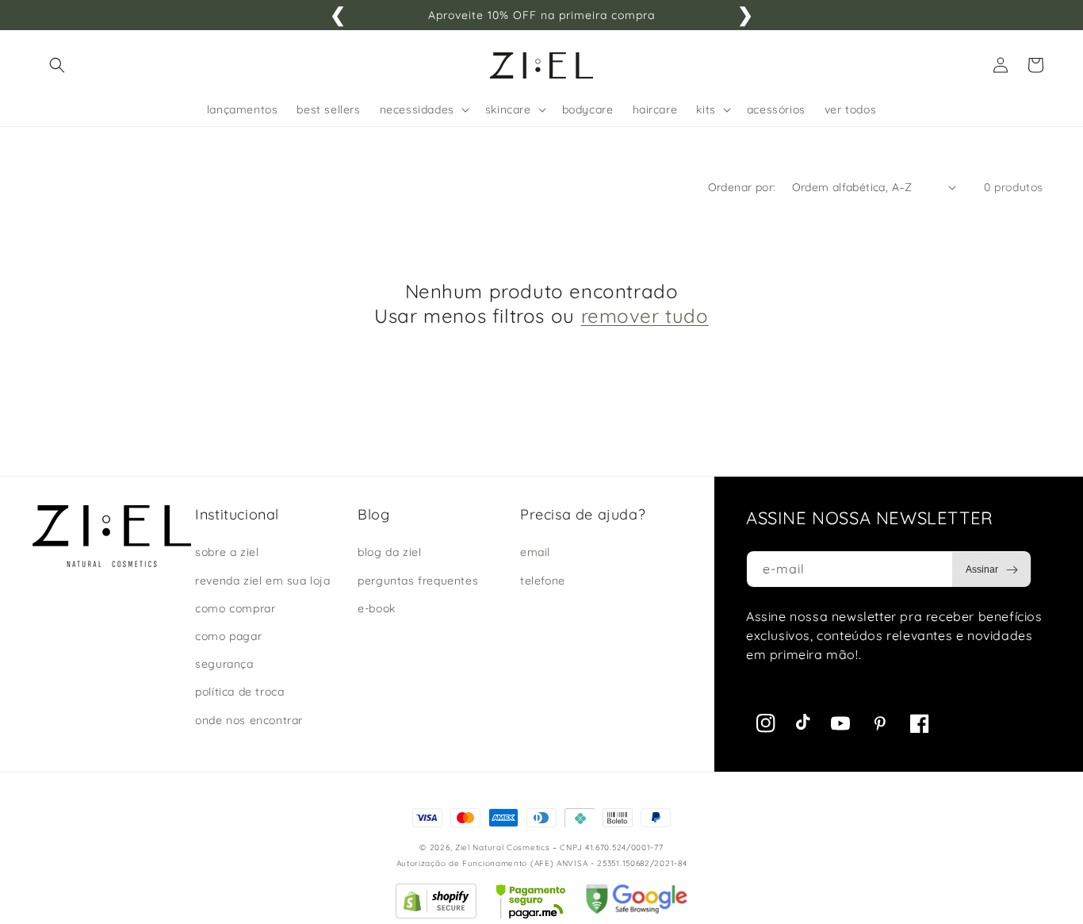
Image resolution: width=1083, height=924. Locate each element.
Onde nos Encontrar (249, 720)
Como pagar (228, 636)
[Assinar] (991, 569)
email (535, 552)
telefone (542, 580)
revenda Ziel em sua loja (262, 580)
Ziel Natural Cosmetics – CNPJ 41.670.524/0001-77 (559, 847)
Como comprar (235, 608)
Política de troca (239, 691)
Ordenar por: (742, 187)
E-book (377, 608)
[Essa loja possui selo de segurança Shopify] (436, 914)
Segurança (224, 664)
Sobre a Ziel (226, 552)
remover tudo (645, 316)
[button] (57, 65)
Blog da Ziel (389, 552)
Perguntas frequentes (418, 580)
